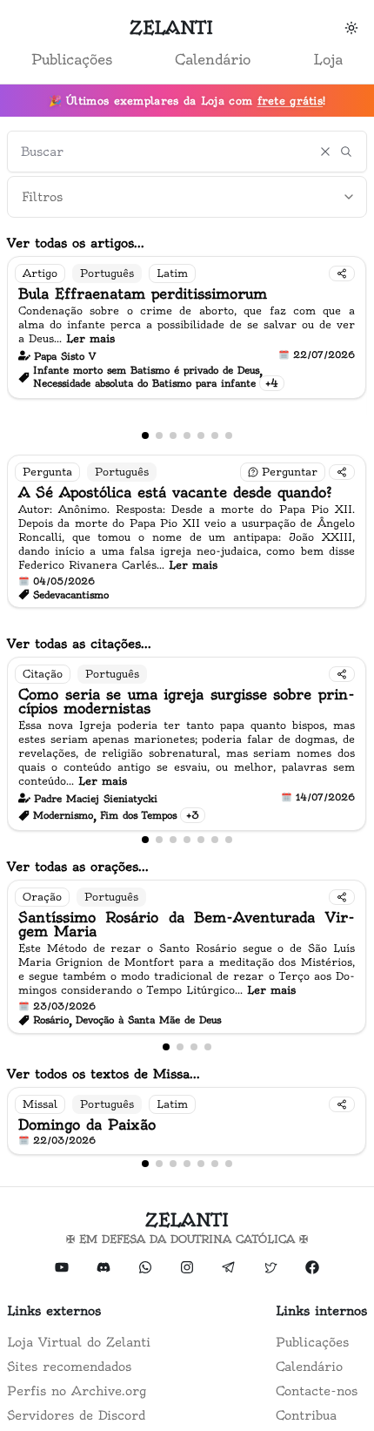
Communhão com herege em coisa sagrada (256, 766)
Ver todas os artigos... (75, 243)
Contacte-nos (316, 1391)
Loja (328, 59)
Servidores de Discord (76, 1415)
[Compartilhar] (342, 472)
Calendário (212, 59)
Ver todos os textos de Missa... (103, 1074)
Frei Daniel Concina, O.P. (122, 384)
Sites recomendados (69, 1366)
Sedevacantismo (71, 595)
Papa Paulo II (187, 739)
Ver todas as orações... (78, 866)
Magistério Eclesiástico (209, 753)
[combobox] (187, 197)
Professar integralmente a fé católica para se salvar (188, 411)
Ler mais (333, 366)
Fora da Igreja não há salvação (134, 398)
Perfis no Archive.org (76, 1391)
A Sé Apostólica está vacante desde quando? (175, 492)
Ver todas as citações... (79, 643)
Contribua (306, 1415)
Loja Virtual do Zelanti (78, 1342)
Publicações (71, 59)
